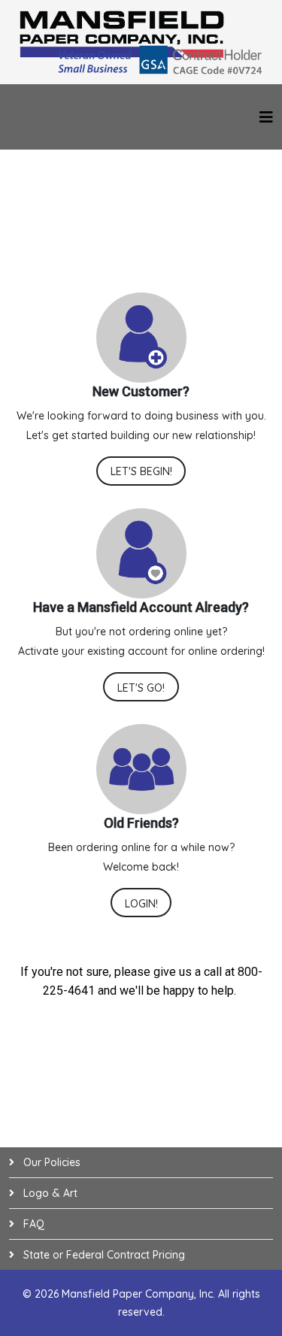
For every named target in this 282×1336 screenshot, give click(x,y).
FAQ (32, 1224)
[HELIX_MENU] (266, 117)
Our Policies (50, 1162)
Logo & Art (48, 1193)
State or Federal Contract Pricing (102, 1255)
